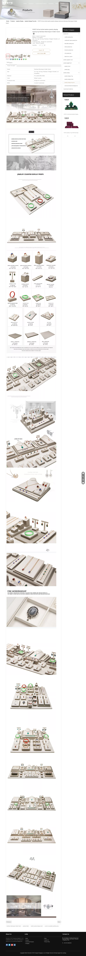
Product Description (11, 65)
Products (31, 3)
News (57, 3)
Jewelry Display (67, 72)
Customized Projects (41, 3)
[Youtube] (12, 945)
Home (25, 3)
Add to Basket (40, 53)
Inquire (40, 50)
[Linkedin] (9, 945)
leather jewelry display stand (36, 926)
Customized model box (68, 89)
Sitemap (55, 952)
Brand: (8, 62)
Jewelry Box (66, 33)
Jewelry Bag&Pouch (68, 63)
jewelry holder (26, 926)
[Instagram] (15, 945)
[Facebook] (7, 945)
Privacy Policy (47, 941)
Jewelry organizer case (68, 59)
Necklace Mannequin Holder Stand (14, 926)
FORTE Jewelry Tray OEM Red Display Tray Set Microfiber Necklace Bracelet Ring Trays (71, 132)
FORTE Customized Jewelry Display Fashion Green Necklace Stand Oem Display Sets (71, 114)
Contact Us (46, 940)
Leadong (64, 952)
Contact (63, 3)
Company (51, 3)
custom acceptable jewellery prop (51, 926)
